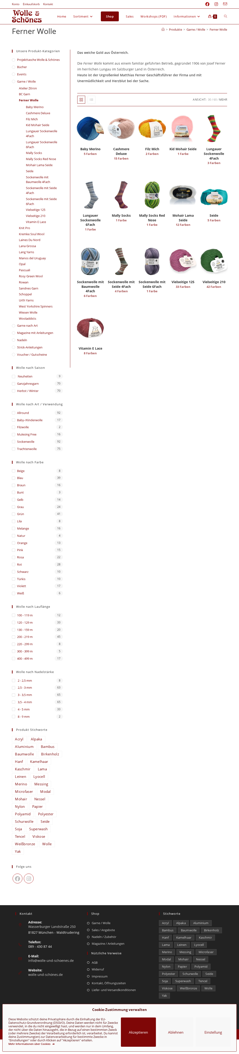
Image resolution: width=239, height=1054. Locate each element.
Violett (21, 586)
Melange (23, 528)
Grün (20, 514)
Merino (21, 784)
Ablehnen (175, 1032)
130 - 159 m (25, 630)
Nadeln (22, 340)
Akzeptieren (138, 1032)
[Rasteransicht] (81, 100)
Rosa (20, 557)
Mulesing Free (26, 434)
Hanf (19, 761)
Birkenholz (50, 754)
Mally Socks (34, 153)
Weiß (20, 593)
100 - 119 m (25, 615)
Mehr (223, 100)
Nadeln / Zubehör (104, 937)
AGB (95, 962)
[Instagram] (29, 878)
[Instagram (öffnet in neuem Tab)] (216, 4)
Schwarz (22, 572)
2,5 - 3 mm (24, 687)
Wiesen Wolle (28, 312)
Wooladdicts (27, 318)
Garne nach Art (27, 325)
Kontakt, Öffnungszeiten (109, 983)
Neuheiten (24, 376)
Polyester (46, 814)
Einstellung (213, 1032)
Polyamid (23, 814)
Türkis (21, 579)
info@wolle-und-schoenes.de (51, 960)
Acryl (19, 739)
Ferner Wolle (218, 29)
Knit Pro (24, 228)
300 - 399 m (25, 651)
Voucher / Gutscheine (32, 354)
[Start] (163, 29)
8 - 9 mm (23, 716)
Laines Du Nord (29, 240)
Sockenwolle (25, 441)
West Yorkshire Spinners (36, 306)
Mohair (21, 799)
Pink (20, 550)
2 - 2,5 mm (24, 680)
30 (209, 100)
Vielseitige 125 (35, 210)
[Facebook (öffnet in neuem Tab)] (207, 4)
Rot (19, 564)
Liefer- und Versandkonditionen (114, 990)
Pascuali (24, 270)
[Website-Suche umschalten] (226, 16)
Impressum (100, 976)
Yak (18, 851)
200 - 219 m (25, 637)
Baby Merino (35, 107)
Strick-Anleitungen (29, 347)
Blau (20, 478)
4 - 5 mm (23, 709)
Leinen (20, 776)
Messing (41, 784)
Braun (21, 485)
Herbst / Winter (28, 391)
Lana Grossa (27, 246)
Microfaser (24, 791)
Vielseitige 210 (35, 216)
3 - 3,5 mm (24, 695)
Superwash (38, 829)
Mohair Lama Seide (39, 165)
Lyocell (39, 776)
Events (21, 74)
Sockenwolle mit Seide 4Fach (41, 190)
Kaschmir (22, 769)
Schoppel (25, 294)
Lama (42, 769)
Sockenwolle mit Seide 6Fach (41, 201)
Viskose (38, 836)
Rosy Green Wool (31, 276)
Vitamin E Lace (36, 222)
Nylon (20, 806)
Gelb (20, 500)
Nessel (39, 799)
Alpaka (36, 739)
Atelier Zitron (28, 88)
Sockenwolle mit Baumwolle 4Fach (38, 179)
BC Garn (24, 94)
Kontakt (48, 4)
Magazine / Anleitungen (108, 943)
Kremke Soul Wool (31, 234)
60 (215, 100)
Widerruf (98, 969)
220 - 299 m (25, 644)
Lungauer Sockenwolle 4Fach (41, 133)
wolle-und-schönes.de (45, 974)
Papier (37, 806)
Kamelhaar (39, 761)
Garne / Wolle (26, 81)
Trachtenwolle (27, 449)
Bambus (48, 746)
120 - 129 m (25, 622)
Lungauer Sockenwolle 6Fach (41, 144)
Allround (23, 413)
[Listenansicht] (91, 100)
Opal (22, 264)
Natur (21, 536)
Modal (45, 791)
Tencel (20, 836)
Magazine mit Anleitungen (35, 333)
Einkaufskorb (31, 4)
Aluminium (24, 746)
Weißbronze (25, 844)
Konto (15, 4)
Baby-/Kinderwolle (29, 420)
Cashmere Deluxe (38, 113)
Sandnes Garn (28, 288)
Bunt (20, 492)
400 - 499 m (25, 658)
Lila (19, 521)
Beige (21, 471)
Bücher (22, 67)
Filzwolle (23, 427)
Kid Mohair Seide (37, 125)
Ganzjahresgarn (28, 383)
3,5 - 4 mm (24, 702)
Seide (29, 171)
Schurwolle (24, 821)
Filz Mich (32, 119)
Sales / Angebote (103, 930)
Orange (22, 543)
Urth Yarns (26, 300)
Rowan (23, 282)
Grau (20, 507)
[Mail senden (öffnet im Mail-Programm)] (224, 4)
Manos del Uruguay (32, 258)
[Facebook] (17, 878)
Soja (18, 829)
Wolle (47, 844)
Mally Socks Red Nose (41, 159)
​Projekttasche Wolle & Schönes (38, 60)
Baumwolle (24, 754)
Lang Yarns (26, 252)
